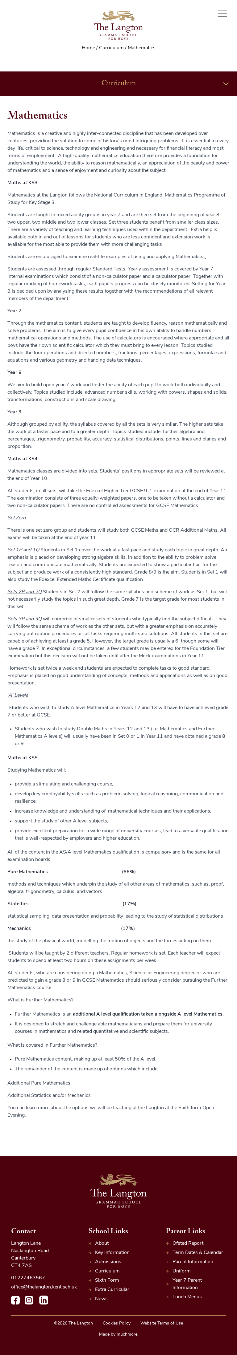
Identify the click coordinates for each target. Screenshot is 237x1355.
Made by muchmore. (118, 1334)
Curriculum (119, 84)
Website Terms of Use (161, 1323)
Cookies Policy (117, 1323)
